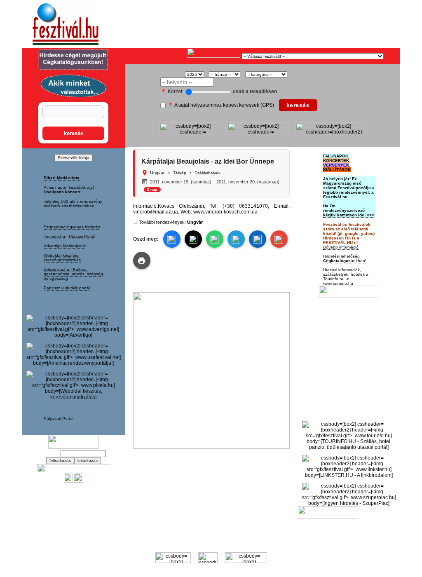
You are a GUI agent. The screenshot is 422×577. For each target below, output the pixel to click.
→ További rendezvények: (168, 222)
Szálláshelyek (207, 173)
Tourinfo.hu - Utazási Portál (69, 236)
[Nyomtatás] (141, 260)
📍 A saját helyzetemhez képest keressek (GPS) (220, 105)
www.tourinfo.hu (338, 283)
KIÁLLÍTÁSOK (337, 169)
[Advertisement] (221, 24)
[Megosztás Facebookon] (78, 481)
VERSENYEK (336, 165)
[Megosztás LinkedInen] (257, 239)
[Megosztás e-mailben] (279, 239)
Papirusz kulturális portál (67, 288)
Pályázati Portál (58, 418)
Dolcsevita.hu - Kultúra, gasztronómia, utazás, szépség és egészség (73, 274)
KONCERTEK (336, 160)
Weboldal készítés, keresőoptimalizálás (62, 257)
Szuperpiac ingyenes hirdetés (72, 227)
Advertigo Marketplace (65, 246)
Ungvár (157, 172)
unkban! (344, 260)
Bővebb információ (341, 247)
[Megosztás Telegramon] (236, 239)
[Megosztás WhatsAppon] (214, 239)
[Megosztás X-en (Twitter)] (68, 481)
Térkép (179, 173)
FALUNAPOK (335, 156)
